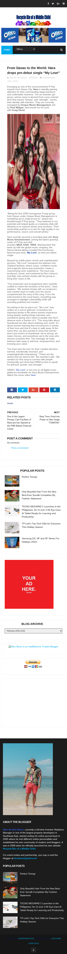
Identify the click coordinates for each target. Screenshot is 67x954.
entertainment (49, 78)
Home (7, 50)
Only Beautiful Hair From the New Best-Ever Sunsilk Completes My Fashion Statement (39, 495)
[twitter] (53, 3)
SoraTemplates (26, 939)
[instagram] (64, 3)
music (15, 81)
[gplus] (58, 3)
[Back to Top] (33, 949)
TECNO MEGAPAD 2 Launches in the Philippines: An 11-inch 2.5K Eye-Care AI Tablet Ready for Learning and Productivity (42, 906)
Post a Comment (19, 448)
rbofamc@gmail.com (25, 858)
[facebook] (48, 3)
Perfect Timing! (29, 477)
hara (9, 81)
